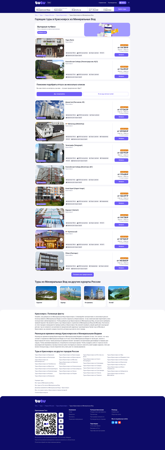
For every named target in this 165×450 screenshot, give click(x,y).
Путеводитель (112, 2)
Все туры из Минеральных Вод (44, 383)
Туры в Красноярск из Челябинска (45, 364)
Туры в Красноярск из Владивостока (118, 357)
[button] (121, 55)
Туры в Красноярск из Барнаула (44, 355)
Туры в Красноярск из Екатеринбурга (46, 368)
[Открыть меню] (129, 3)
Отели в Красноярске (41, 392)
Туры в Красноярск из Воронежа (117, 362)
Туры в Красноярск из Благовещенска (41, 360)
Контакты (72, 417)
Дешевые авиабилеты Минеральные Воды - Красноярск (52, 387)
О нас (70, 412)
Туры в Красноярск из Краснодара (69, 355)
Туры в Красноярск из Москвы (68, 360)
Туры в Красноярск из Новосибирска (70, 368)
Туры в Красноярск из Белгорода (45, 357)
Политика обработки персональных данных (48, 442)
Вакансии (72, 414)
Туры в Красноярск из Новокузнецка (70, 366)
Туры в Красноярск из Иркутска (44, 366)
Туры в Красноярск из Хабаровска (117, 371)
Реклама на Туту (95, 428)
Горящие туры (39, 380)
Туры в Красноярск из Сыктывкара (93, 370)
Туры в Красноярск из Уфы (115, 355)
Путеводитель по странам (98, 419)
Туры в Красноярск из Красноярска (69, 357)
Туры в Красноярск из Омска (67, 371)
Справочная (102, 2)
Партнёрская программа (97, 430)
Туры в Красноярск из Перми (68, 373)
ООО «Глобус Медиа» (64, 437)
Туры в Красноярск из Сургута (92, 368)
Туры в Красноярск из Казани (44, 373)
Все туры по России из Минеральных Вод (47, 385)
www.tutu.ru (64, 440)
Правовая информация (76, 419)
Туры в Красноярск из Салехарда (93, 363)
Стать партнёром (95, 426)
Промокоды (93, 414)
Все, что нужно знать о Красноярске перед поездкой (51, 390)
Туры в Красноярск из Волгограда (117, 360)
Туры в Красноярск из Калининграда (46, 371)
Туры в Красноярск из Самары (92, 365)
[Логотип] (40, 3)
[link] (42, 32)
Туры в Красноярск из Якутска (116, 364)
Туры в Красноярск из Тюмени (92, 375)
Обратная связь (116, 414)
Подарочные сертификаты (98, 412)
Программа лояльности (97, 417)
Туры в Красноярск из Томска (92, 373)
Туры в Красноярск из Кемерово (45, 376)
